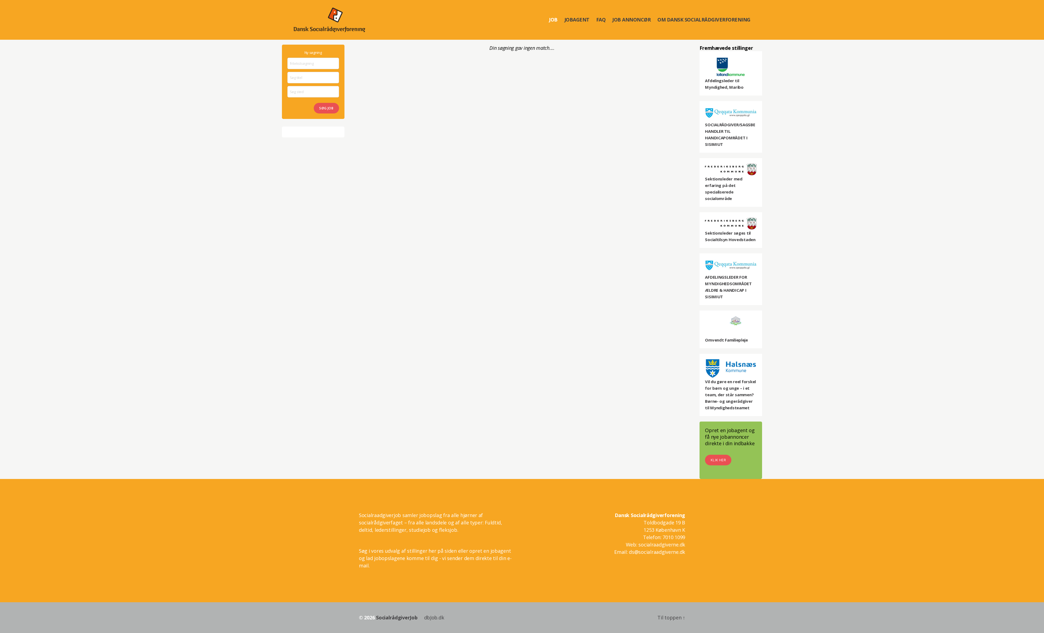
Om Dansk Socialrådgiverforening (703, 20)
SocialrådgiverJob (396, 617)
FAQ (601, 20)
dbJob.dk (434, 617)
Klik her (718, 460)
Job (553, 20)
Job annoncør (631, 20)
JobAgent (576, 20)
